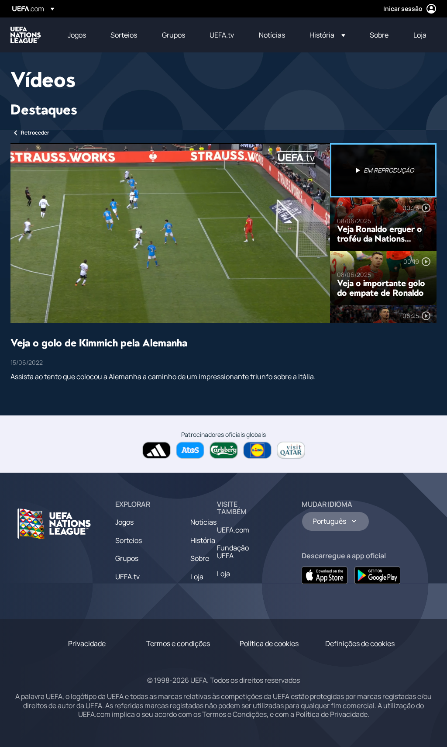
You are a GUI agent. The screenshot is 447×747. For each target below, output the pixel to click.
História (202, 540)
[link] (77, 35)
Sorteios (128, 540)
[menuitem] (78, 35)
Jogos (124, 522)
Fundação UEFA (233, 551)
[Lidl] (257, 450)
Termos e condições (178, 643)
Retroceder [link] (35, 132)
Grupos (126, 558)
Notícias (203, 522)
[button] (327, 35)
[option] (383, 170)
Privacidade (87, 643)
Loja (196, 576)
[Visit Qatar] (291, 450)
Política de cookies (269, 643)
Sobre (199, 558)
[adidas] (156, 450)
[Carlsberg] (224, 450)
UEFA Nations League (25, 35)
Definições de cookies (360, 643)
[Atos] (190, 450)
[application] (170, 233)
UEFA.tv (127, 576)
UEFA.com (233, 530)
